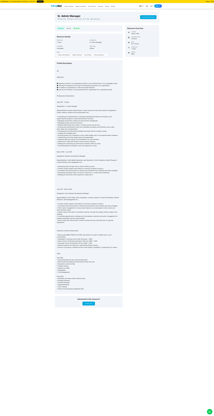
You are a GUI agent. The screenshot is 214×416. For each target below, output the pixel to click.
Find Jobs (100, 6)
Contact (113, 6)
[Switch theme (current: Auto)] (146, 6)
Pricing (107, 6)
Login (151, 6)
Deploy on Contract (80, 6)
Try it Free (40, 1)
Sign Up (158, 6)
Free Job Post (92, 6)
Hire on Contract (69, 6)
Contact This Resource (148, 17)
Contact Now (88, 303)
